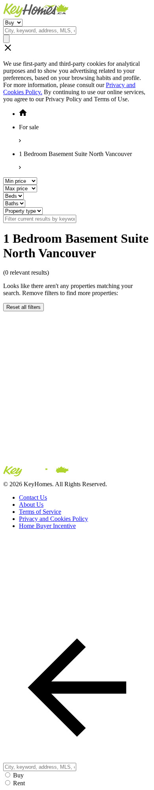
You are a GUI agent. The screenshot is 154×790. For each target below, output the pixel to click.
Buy (18, 775)
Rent (19, 783)
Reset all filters (23, 307)
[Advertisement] (77, 388)
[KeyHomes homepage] (77, 473)
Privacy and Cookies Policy (53, 518)
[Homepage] (77, 11)
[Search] (6, 39)
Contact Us (33, 497)
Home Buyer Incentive (47, 525)
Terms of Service (40, 511)
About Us (31, 504)
